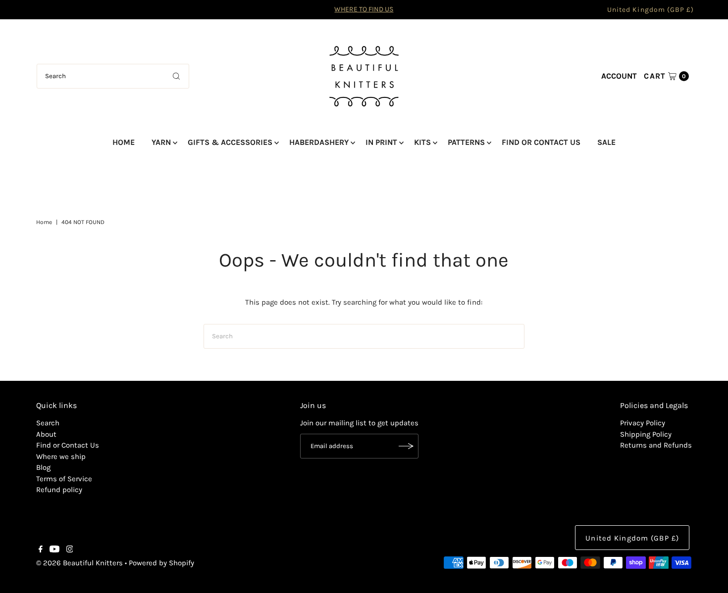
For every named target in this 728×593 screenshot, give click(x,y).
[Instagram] (69, 550)
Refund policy (59, 489)
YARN (161, 142)
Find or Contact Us (67, 445)
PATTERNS (466, 142)
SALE (606, 142)
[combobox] (113, 76)
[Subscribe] (406, 446)
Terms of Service (64, 478)
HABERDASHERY (319, 142)
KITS (422, 142)
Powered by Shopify (161, 562)
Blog (43, 467)
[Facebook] (41, 550)
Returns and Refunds (656, 445)
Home (44, 222)
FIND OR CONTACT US (541, 142)
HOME (123, 142)
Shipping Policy (646, 434)
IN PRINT (381, 142)
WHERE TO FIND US (363, 9)
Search (47, 422)
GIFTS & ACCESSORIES (230, 142)
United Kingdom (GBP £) (650, 9)
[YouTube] (54, 550)
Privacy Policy (642, 422)
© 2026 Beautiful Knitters (79, 562)
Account (619, 76)
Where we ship (61, 456)
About (46, 434)
